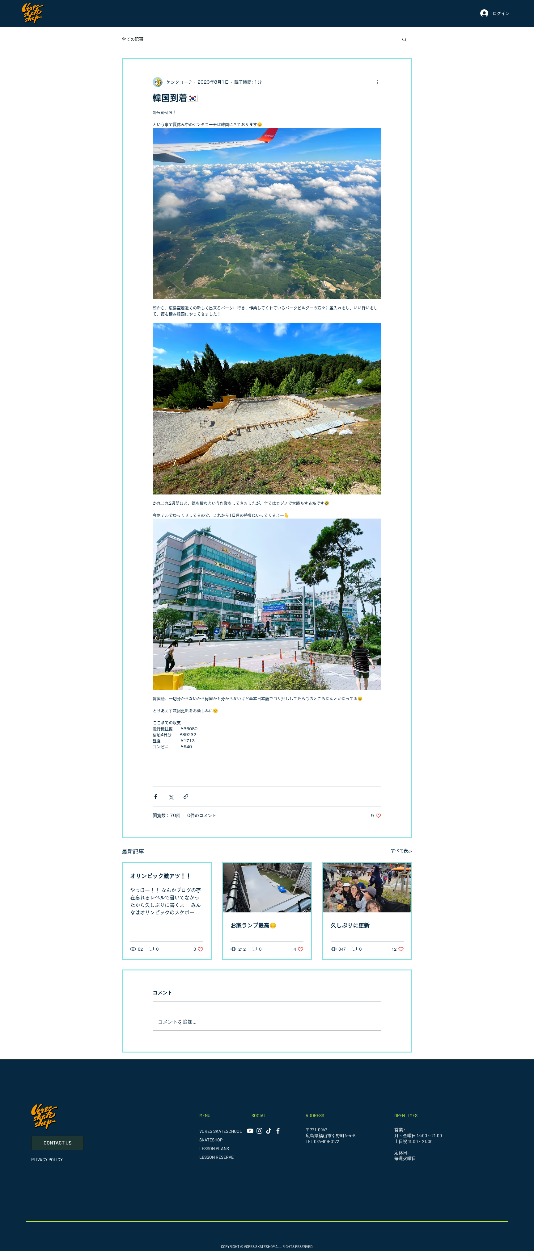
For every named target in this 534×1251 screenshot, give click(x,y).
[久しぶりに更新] (367, 887)
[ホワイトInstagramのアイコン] (259, 1131)
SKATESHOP (210, 1139)
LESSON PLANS (214, 1148)
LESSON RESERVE (216, 1157)
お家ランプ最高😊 (253, 925)
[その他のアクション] (377, 82)
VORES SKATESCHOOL (220, 1131)
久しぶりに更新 (350, 925)
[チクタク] (269, 1131)
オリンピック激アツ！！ (160, 876)
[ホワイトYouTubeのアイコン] (250, 1131)
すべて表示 (401, 851)
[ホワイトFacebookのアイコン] (278, 1131)
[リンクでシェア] (186, 796)
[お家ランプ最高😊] (267, 887)
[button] (404, 39)
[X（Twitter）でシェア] (171, 796)
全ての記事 (132, 39)
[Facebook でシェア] (156, 796)
